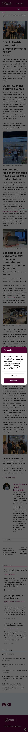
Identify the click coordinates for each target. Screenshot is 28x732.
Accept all (14, 380)
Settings (14, 375)
